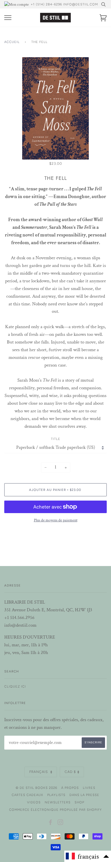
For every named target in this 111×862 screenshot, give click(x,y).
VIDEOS (34, 802)
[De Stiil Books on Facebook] (51, 823)
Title (55, 439)
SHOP (79, 802)
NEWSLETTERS (58, 802)
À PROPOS (70, 788)
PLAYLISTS (56, 795)
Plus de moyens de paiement (55, 520)
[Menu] (7, 17)
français (39, 772)
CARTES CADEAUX (27, 795)
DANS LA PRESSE (84, 795)
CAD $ (70, 772)
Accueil (12, 42)
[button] (87, 856)
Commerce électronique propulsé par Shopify (55, 810)
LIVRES (89, 788)
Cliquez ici (15, 686)
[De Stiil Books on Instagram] (60, 823)
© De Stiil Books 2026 (36, 788)
